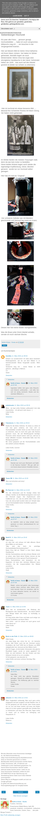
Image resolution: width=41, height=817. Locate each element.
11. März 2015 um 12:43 (22, 490)
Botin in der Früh (11, 636)
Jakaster (9, 697)
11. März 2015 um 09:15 (22, 405)
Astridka (8, 356)
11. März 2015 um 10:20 (20, 478)
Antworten (9, 375)
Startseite (20, 792)
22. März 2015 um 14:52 (20, 697)
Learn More (17, 16)
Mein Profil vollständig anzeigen (10, 815)
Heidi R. (8, 537)
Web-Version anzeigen (20, 796)
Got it (26, 16)
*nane (8, 606)
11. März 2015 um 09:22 (22, 423)
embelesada (10, 405)
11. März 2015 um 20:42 (19, 537)
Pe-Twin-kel (10, 490)
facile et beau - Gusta (18, 383)
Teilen (4, 345)
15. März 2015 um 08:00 (25, 636)
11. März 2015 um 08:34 (19, 356)
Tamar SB (9, 478)
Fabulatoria (10, 423)
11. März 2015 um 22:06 (18, 606)
